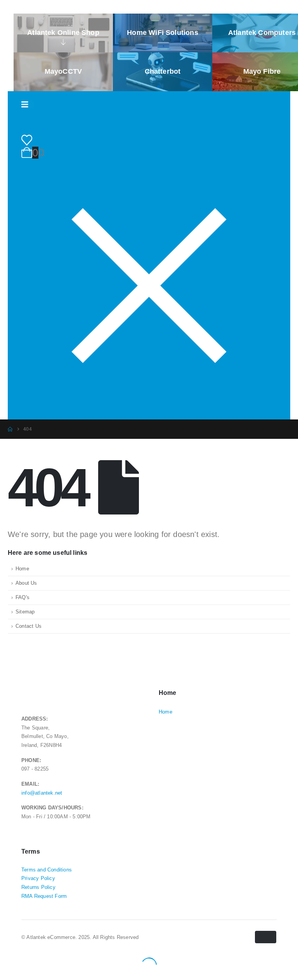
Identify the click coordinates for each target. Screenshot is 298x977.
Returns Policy (38, 887)
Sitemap (25, 612)
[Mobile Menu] (27, 104)
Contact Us (29, 626)
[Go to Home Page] (10, 429)
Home (22, 569)
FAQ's (22, 597)
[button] (4, 960)
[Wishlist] (26, 140)
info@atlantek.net (41, 793)
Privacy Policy (38, 878)
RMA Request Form (44, 896)
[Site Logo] (54, 123)
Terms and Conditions (46, 870)
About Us (26, 583)
